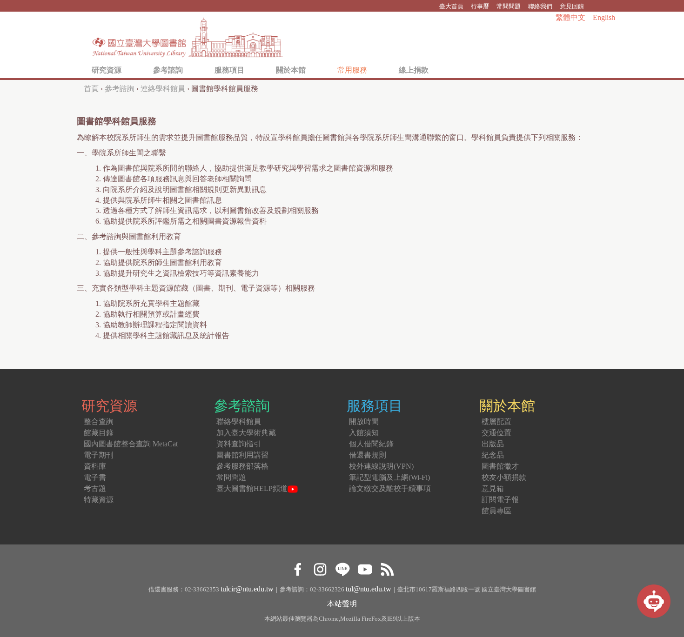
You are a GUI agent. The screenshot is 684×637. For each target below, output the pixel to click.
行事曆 (480, 6)
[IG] (319, 568)
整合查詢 (99, 421)
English (604, 17)
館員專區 (496, 511)
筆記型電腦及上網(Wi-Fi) (389, 477)
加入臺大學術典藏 (246, 433)
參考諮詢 (168, 70)
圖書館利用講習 (242, 455)
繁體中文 (570, 17)
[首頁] (188, 35)
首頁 (91, 89)
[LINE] (342, 568)
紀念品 (493, 455)
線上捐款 (414, 70)
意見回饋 (572, 6)
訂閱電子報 (500, 500)
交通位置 (496, 433)
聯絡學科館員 (238, 421)
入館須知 (364, 433)
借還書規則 (367, 455)
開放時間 (364, 421)
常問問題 (508, 6)
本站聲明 (342, 604)
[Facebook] (297, 568)
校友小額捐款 (504, 477)
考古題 (95, 488)
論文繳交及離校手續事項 (390, 488)
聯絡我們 (540, 6)
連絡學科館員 (163, 89)
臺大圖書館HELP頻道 (252, 488)
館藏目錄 (99, 433)
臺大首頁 (451, 6)
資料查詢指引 (238, 444)
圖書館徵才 (500, 466)
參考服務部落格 (242, 466)
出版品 (493, 444)
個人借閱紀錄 (371, 444)
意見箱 (493, 488)
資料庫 (95, 466)
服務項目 (229, 70)
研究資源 (106, 70)
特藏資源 (99, 500)
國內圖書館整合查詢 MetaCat (131, 444)
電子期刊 (99, 455)
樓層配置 (496, 421)
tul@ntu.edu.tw (368, 589)
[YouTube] (364, 568)
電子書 (95, 477)
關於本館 (291, 70)
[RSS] (386, 568)
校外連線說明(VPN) (381, 466)
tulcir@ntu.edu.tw (247, 589)
